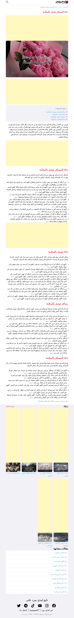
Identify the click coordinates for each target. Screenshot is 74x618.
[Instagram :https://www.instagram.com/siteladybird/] (47, 607)
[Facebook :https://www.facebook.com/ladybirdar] (54, 607)
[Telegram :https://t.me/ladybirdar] (26, 607)
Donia (40, 401)
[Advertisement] (37, 28)
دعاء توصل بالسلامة (58, 114)
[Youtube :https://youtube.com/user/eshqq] (40, 607)
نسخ (39, 184)
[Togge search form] (7, 2)
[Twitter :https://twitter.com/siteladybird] (19, 607)
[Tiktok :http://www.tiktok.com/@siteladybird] (33, 607)
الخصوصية (34, 610)
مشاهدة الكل (10, 406)
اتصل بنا (23, 610)
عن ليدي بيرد (47, 610)
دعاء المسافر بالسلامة (58, 119)
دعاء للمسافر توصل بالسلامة (55, 112)
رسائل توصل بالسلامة (58, 117)
